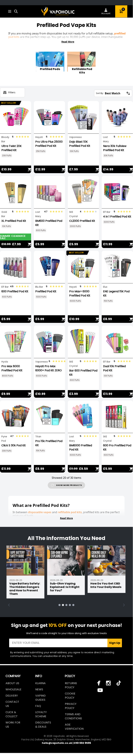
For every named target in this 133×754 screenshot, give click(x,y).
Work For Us (13, 725)
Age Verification (74, 727)
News (39, 689)
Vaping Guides (40, 698)
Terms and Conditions (73, 716)
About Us (12, 683)
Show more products (69, 485)
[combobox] (16, 11)
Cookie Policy (70, 696)
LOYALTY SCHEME (41, 714)
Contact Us (12, 704)
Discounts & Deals (43, 725)
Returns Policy (71, 685)
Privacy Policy (70, 706)
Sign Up (114, 643)
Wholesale (13, 689)
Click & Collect (12, 714)
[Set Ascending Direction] (128, 93)
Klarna (40, 683)
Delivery (12, 696)
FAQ (38, 706)
